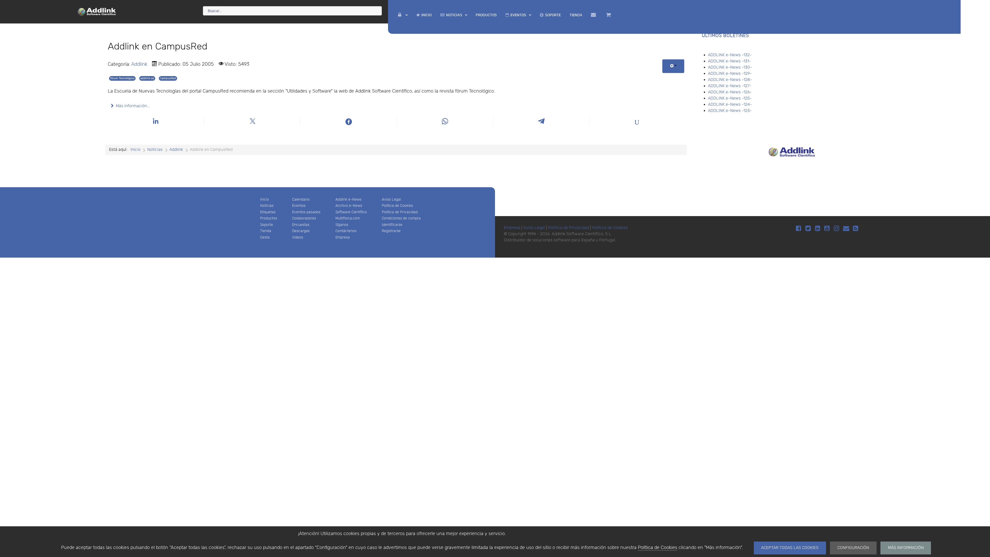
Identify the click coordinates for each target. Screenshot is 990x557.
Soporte (266, 225)
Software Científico (351, 212)
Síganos (341, 225)
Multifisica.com (347, 218)
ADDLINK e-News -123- (730, 110)
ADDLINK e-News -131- (729, 61)
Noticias (267, 205)
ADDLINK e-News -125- (730, 98)
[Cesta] (609, 15)
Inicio (264, 199)
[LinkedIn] (818, 228)
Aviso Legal (391, 199)
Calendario (301, 199)
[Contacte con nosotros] (594, 15)
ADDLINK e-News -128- (730, 79)
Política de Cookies (657, 547)
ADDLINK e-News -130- (730, 67)
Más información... (133, 106)
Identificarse (392, 225)
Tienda (265, 231)
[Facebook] (799, 228)
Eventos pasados (306, 212)
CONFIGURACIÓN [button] (853, 547)
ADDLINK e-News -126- (730, 92)
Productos (268, 218)
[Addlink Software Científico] (97, 11)
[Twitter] (809, 228)
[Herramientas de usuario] (673, 66)
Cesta (265, 237)
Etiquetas (268, 212)
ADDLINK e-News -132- (730, 55)
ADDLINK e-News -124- (730, 104)
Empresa (342, 237)
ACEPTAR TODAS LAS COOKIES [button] (790, 547)
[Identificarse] (402, 15)
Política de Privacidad (400, 212)
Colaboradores (304, 218)
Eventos (299, 205)
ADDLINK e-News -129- (730, 73)
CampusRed (168, 78)
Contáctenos (346, 231)
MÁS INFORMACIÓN (906, 547)
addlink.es (147, 78)
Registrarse (391, 231)
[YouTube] (828, 228)
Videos (297, 237)
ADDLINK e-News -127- (729, 86)
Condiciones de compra (401, 218)
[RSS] (856, 228)
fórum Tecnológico (122, 78)
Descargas (301, 231)
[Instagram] (837, 228)
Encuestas (300, 225)
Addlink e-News (348, 199)
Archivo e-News (348, 205)
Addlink (139, 64)
